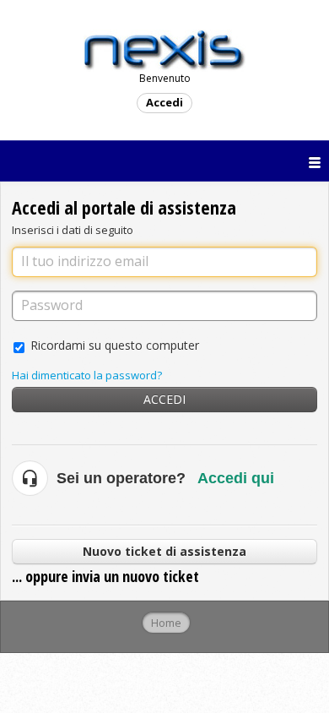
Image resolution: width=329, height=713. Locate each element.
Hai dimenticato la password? (87, 375)
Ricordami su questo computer (114, 345)
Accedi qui (235, 478)
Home (166, 622)
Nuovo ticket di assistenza (164, 551)
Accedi (164, 399)
